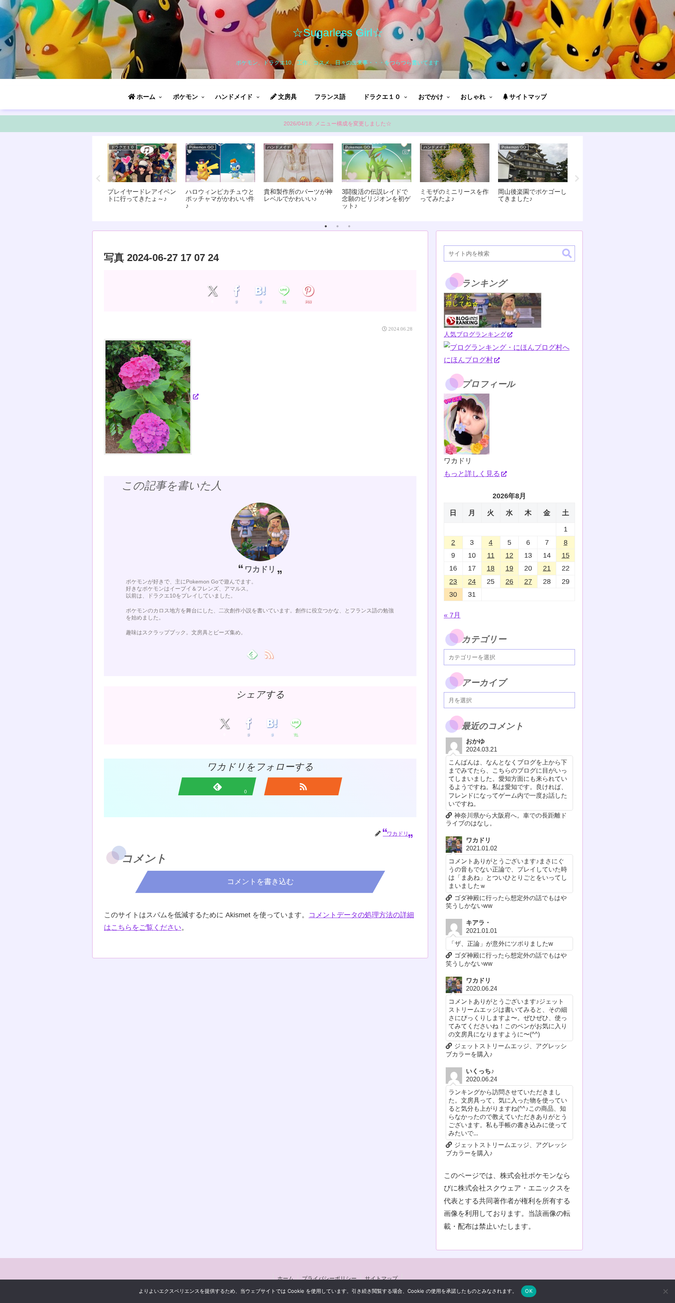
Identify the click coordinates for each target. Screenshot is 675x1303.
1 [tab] (326, 226)
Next (577, 179)
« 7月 (452, 615)
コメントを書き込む (260, 881)
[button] (567, 254)
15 (566, 555)
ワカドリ (260, 569)
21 (547, 568)
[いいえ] (665, 1291)
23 (453, 581)
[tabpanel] (142, 177)
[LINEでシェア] (284, 290)
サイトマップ (381, 1278)
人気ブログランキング (475, 334)
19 (509, 568)
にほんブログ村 (468, 360)
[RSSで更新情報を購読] (268, 654)
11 (491, 555)
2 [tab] (337, 226)
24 (472, 581)
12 (509, 555)
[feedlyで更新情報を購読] (252, 654)
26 (509, 581)
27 (528, 581)
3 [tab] (349, 226)
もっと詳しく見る (472, 474)
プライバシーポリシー (329, 1278)
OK (528, 1291)
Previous (98, 179)
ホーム (285, 1278)
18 (491, 568)
